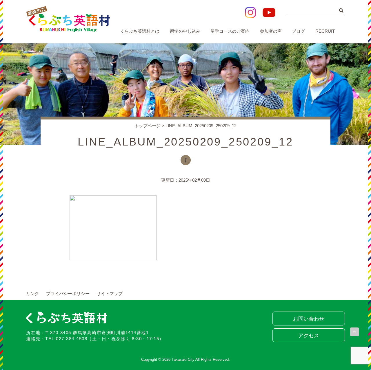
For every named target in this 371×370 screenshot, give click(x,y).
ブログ (298, 31)
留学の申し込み (185, 31)
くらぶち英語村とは (139, 31)
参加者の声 (271, 31)
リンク (32, 293)
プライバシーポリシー (68, 293)
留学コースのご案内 (230, 31)
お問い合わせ (308, 319)
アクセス (308, 335)
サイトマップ (110, 293)
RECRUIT (325, 31)
